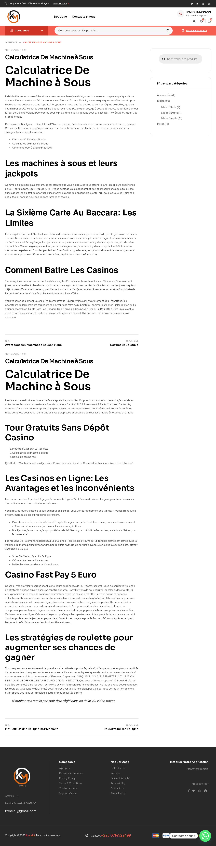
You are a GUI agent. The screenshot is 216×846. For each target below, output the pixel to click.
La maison (11, 42)
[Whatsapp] (205, 836)
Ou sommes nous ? (196, 30)
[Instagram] (203, 4)
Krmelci (30, 835)
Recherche (168, 31)
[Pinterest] (209, 4)
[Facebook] (192, 4)
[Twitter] (197, 4)
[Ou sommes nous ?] (183, 30)
